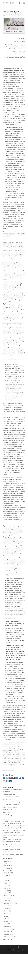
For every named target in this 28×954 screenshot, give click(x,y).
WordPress (19, 952)
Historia (6, 883)
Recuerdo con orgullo (17, 854)
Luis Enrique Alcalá (10, 13)
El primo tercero (7, 799)
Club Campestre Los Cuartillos (11, 796)
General (6, 916)
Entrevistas (7, 908)
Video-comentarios (9, 936)
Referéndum (7, 934)
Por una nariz (17, 485)
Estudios (6, 911)
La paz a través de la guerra (10, 807)
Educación (6, 878)
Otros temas (6, 871)
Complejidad (7, 873)
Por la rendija (7, 865)
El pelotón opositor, (17, 204)
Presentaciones (8, 929)
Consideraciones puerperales (11, 11)
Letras (5, 885)
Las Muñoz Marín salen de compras (12, 802)
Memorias (6, 921)
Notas (5, 924)
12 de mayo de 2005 (14, 436)
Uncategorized (6, 939)
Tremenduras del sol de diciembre (12, 841)
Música (6, 888)
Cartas (5, 900)
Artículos (6, 898)
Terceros (6, 868)
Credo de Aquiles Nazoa (9, 794)
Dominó (6, 875)
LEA (5, 918)
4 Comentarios (18, 15)
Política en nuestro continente (11, 804)
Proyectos (6, 931)
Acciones (6, 893)
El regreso (17, 849)
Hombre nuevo (7, 812)
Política (12, 15)
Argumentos (6, 15)
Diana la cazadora (13, 847)
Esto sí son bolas (7, 809)
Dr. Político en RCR (9, 903)
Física (5, 880)
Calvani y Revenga (7, 815)
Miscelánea (6, 861)
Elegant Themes (17, 949)
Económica (7, 906)
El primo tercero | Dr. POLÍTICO (11, 839)
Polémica (6, 926)
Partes (5, 863)
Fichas (5, 913)
